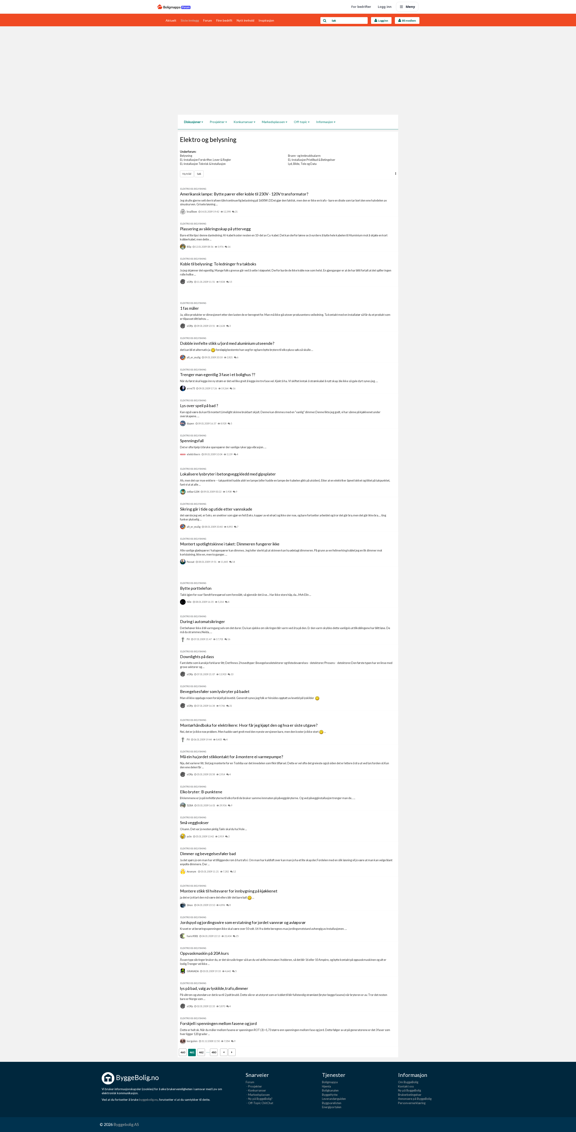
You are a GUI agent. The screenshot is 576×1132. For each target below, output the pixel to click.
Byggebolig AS (126, 1124)
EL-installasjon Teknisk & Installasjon (203, 164)
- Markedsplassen (258, 1094)
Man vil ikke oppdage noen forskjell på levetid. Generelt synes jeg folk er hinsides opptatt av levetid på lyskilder (247, 698)
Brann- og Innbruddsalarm (304, 155)
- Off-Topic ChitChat (259, 1103)
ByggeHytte (330, 1094)
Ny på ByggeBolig (409, 1090)
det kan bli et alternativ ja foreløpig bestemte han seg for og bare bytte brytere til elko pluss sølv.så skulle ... (246, 350)
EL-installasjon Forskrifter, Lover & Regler (205, 159)
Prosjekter (217, 122)
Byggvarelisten (331, 1103)
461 (192, 1052)
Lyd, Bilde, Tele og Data (302, 164)
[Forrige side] (223, 1052)
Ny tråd (186, 173)
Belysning (186, 155)
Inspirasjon (266, 20)
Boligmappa (330, 1082)
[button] (395, 173)
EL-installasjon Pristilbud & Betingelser (311, 159)
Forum (207, 20)
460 (182, 1052)
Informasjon (325, 122)
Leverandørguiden (334, 1099)
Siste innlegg (190, 20)
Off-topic (301, 122)
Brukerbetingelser (409, 1094)
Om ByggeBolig (408, 1082)
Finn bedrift (224, 20)
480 (214, 1052)
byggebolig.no (148, 1099)
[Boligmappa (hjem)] (174, 6)
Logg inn (385, 6)
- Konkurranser (256, 1090)
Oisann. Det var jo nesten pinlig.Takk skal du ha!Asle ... (213, 829)
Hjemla (326, 1086)
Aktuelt (171, 20)
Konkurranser (244, 122)
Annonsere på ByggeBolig (415, 1099)
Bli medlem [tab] (408, 20)
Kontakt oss (406, 1086)
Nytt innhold (245, 20)
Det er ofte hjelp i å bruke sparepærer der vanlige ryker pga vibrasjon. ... (223, 447)
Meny (410, 6)
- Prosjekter (254, 1086)
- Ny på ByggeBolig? (259, 1099)
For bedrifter (361, 6)
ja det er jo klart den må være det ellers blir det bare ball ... (217, 897)
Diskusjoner (192, 122)
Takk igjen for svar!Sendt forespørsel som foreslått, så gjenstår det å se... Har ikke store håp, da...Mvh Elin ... (245, 594)
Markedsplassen (274, 122)
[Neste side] (231, 1052)
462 (201, 1052)
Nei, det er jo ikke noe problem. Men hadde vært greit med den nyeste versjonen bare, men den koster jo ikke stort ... (253, 731)
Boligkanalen (330, 1090)
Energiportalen (331, 1107)
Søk (199, 173)
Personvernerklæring (411, 1103)
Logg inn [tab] (382, 20)
